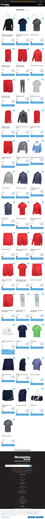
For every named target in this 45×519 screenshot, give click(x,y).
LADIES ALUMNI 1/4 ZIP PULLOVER (35, 189)
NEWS (22, 485)
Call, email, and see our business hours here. (22, 508)
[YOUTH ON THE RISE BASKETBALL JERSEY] (8, 61)
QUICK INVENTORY (8, 44)
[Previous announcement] (5, 1)
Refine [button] (8, 15)
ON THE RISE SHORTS (6, 249)
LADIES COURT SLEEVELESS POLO (22, 375)
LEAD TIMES (22, 489)
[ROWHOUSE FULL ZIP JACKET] (37, 153)
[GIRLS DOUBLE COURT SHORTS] (8, 401)
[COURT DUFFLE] (37, 401)
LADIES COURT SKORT (7, 374)
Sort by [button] (34, 15)
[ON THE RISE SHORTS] (8, 245)
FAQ (22, 488)
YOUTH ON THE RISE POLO (21, 218)
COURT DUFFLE (33, 405)
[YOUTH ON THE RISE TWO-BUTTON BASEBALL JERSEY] (22, 276)
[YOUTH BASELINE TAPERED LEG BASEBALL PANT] (37, 306)
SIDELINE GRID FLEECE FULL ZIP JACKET (22, 127)
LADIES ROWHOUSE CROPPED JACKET (23, 158)
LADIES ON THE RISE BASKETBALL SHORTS (6, 97)
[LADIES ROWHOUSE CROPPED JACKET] (22, 153)
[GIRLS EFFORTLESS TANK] (22, 401)
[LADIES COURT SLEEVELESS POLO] (22, 370)
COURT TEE (19, 341)
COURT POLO (34, 341)
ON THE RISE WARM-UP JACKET (36, 65)
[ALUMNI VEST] (8, 214)
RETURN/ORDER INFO (22, 491)
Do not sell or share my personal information (22, 471)
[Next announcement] (40, 1)
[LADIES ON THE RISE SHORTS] (37, 276)
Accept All (31, 517)
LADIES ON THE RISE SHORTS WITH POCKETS (7, 311)
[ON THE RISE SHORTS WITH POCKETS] (8, 276)
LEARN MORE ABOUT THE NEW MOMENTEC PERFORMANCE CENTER (22, 1)
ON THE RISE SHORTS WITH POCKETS (7, 280)
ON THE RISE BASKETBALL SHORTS (7, 158)
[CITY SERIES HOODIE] (8, 184)
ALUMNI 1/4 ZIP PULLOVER (21, 188)
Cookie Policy (35, 512)
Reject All (40, 517)
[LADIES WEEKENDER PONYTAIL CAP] (8, 337)
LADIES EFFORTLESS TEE (35, 374)
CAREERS (22, 497)
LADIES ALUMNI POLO (35, 96)
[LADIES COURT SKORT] (8, 370)
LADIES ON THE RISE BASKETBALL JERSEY (6, 127)
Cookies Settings (5, 517)
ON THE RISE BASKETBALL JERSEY (35, 127)
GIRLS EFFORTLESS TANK (21, 405)
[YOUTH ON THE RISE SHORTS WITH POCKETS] (22, 245)
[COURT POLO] (37, 337)
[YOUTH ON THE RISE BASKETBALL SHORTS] (22, 61)
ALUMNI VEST (5, 218)
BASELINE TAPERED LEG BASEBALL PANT (20, 311)
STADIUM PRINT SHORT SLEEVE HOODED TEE (22, 35)
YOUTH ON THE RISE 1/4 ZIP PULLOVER (35, 219)
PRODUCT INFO (22, 499)
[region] (22, 514)
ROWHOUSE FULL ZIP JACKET (37, 157)
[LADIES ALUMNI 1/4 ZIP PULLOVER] (37, 184)
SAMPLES (22, 503)
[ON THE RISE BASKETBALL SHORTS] (8, 153)
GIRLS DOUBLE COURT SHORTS (7, 406)
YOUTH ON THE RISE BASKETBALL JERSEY (6, 66)
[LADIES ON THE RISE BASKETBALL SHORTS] (8, 92)
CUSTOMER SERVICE (22, 487)
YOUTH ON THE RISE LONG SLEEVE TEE (35, 250)
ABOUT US (23, 496)
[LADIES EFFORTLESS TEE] (37, 370)
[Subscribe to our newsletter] (30, 466)
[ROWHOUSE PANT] (22, 92)
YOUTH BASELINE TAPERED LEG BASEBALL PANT (36, 311)
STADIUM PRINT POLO (34, 34)
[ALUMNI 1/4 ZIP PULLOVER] (22, 184)
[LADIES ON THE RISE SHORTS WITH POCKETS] (8, 306)
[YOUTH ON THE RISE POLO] (22, 214)
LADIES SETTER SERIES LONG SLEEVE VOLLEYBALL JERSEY (7, 35)
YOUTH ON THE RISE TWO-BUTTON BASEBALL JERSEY (21, 280)
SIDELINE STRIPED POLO (6, 435)
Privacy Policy (30, 512)
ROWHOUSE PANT (20, 96)
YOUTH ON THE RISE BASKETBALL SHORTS (20, 66)
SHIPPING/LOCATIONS (22, 492)
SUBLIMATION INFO (22, 500)
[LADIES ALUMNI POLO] (37, 92)
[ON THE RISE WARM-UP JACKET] (37, 61)
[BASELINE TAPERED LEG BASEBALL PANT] (22, 306)
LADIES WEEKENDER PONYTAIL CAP (8, 342)
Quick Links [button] (39, 5)
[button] (37, 5)
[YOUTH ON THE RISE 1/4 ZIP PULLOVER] (37, 214)
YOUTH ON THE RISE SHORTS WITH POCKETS (21, 250)
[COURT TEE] (22, 337)
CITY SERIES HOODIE (6, 188)
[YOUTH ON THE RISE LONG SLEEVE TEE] (37, 245)
